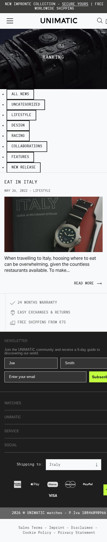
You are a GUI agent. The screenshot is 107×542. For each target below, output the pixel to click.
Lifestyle (21, 115)
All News (20, 94)
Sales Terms (30, 528)
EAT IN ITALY (20, 182)
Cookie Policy (37, 533)
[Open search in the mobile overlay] (100, 21)
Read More (84, 283)
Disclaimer (82, 528)
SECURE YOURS (75, 4)
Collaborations (27, 146)
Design (18, 125)
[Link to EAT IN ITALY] (53, 224)
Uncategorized (26, 104)
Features (20, 157)
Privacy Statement (76, 533)
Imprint (56, 528)
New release (24, 167)
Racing (18, 136)
